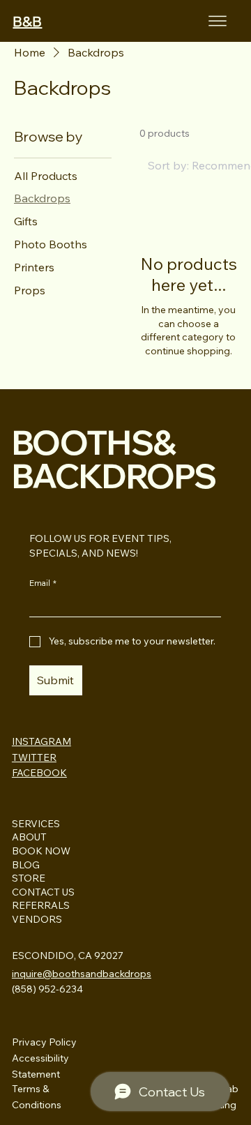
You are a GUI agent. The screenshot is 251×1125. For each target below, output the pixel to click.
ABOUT (29, 837)
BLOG (26, 865)
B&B (27, 21)
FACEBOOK (39, 773)
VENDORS (37, 919)
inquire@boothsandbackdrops (81, 973)
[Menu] (217, 21)
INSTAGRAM (41, 741)
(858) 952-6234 (47, 989)
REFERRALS (41, 905)
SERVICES (36, 823)
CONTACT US (43, 892)
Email (42, 582)
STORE (28, 878)
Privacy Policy (44, 1042)
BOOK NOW (41, 851)
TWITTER (34, 757)
